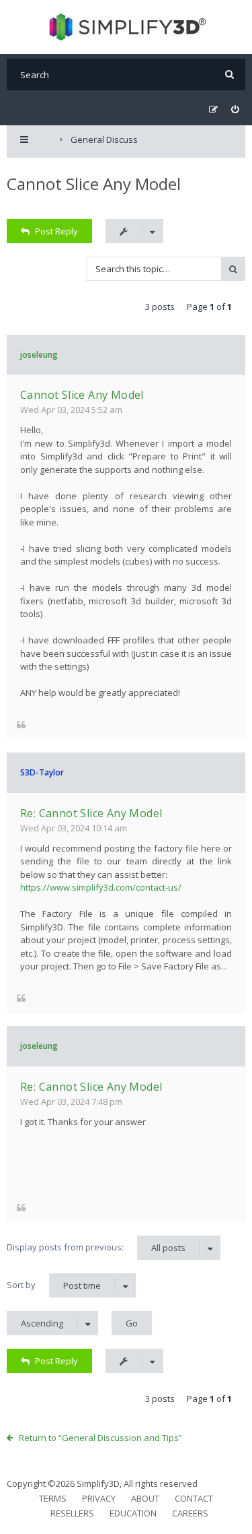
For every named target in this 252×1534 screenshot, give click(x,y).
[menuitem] (234, 109)
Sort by (54, 1285)
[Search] (229, 74)
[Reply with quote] (21, 724)
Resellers (72, 1513)
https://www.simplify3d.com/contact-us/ (100, 887)
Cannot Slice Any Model (94, 183)
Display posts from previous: (96, 1247)
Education (133, 1513)
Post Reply (56, 231)
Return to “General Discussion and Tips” (100, 1438)
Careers (190, 1513)
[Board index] (126, 26)
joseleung (39, 354)
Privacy (99, 1498)
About (145, 1498)
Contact (194, 1498)
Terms (53, 1498)
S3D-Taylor (42, 772)
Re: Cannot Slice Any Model (91, 813)
